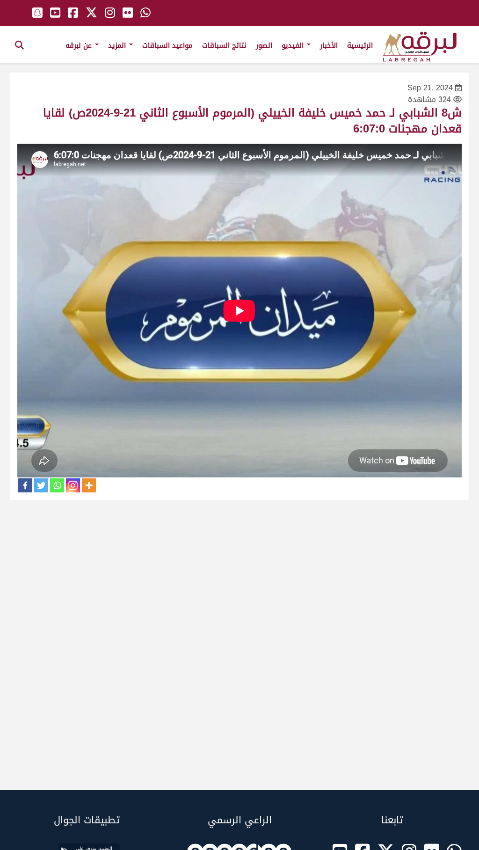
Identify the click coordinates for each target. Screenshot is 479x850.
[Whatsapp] (57, 485)
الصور (264, 45)
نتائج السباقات (224, 45)
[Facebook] (25, 485)
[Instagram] (73, 485)
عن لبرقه (79, 45)
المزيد (118, 45)
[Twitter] (41, 485)
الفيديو (294, 45)
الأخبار (329, 45)
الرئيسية (360, 45)
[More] (89, 485)
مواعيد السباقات (167, 45)
